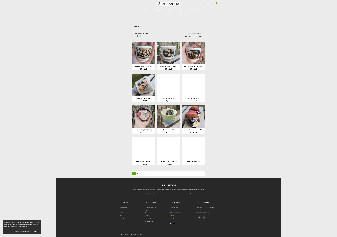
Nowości (145, 11)
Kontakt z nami (149, 221)
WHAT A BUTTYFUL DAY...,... (143, 98)
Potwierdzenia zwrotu (176, 212)
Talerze (158, 11)
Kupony (172, 218)
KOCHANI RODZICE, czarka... (143, 66)
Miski (181, 11)
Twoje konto (176, 203)
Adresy (172, 215)
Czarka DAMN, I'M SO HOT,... (143, 130)
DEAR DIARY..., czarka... (143, 162)
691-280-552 (198, 210)
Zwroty (147, 215)
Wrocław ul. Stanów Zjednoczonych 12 (205, 207)
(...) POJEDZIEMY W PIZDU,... (193, 162)
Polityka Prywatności (22, 231)
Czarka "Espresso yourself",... (193, 130)
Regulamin (148, 210)
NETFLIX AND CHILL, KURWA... (193, 66)
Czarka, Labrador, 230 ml (168, 130)
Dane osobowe (174, 207)
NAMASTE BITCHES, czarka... (168, 162)
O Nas (146, 212)
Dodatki (122, 210)
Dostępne (197, 33)
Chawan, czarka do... (168, 98)
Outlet (192, 11)
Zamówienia (173, 210)
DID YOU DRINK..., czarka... (168, 66)
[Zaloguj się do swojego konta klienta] (212, 4)
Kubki (170, 11)
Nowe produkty (124, 207)
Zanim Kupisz (148, 218)
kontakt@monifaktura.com (202, 212)
